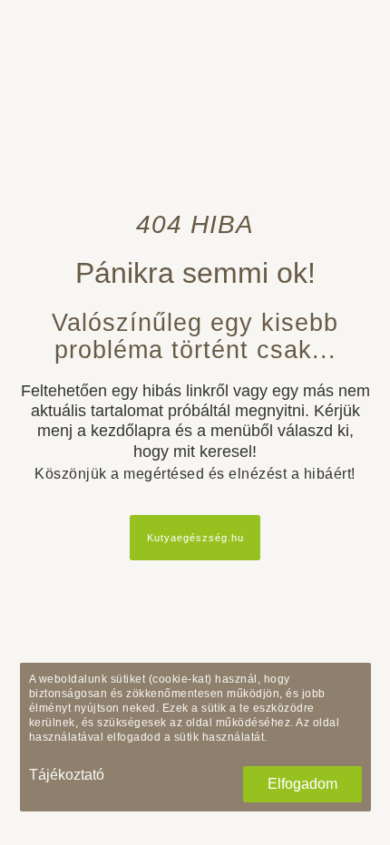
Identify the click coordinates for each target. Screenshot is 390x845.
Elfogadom (302, 784)
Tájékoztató (66, 774)
